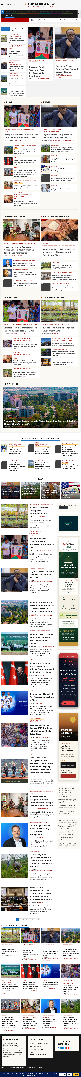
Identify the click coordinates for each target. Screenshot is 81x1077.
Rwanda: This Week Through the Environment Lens (16, 40)
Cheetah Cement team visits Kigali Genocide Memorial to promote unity (67, 845)
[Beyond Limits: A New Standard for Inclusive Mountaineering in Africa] (46, 362)
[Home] (2, 11)
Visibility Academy (44, 11)
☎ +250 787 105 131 (68, 637)
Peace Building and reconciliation (15, 445)
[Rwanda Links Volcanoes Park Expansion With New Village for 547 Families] (4, 91)
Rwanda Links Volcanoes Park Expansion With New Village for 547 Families (16, 93)
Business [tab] (22, 29)
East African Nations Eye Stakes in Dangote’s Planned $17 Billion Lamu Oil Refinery (24, 274)
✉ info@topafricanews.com (68, 639)
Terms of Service (66, 11)
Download (64, 507)
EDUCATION (64, 273)
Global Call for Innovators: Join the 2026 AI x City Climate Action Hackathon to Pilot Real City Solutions (41, 893)
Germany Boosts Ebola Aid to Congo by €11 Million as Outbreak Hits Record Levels (63, 160)
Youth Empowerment (36, 63)
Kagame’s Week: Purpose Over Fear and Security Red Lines (40, 69)
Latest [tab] (6, 29)
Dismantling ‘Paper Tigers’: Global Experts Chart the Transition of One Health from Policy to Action (62, 149)
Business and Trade (21, 180)
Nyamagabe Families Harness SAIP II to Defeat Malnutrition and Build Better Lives (25, 346)
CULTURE (33, 180)
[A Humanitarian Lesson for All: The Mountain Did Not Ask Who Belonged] (46, 342)
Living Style (67, 338)
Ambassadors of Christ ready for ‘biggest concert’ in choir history (67, 800)
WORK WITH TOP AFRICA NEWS (68, 505)
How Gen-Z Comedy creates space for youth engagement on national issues (68, 794)
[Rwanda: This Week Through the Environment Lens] (4, 38)
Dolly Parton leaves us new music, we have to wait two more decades (67, 807)
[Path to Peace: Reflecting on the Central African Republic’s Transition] (58, 464)
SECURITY (44, 61)
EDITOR (55, 333)
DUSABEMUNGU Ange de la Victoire (62, 140)
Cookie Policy (8, 15)
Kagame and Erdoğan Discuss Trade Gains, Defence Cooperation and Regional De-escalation (25, 162)
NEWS (57, 63)
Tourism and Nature (15, 36)
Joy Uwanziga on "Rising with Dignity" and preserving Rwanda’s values (68, 826)
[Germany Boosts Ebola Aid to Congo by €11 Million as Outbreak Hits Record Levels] (45, 159)
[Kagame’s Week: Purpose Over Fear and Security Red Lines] (40, 43)
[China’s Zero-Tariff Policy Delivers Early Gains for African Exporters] (7, 283)
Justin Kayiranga (18, 255)
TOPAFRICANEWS (56, 258)
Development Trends (21, 338)
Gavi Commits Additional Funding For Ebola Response (69, 494)
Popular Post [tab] (14, 29)
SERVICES (20, 11)
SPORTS (32, 690)
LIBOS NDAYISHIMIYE (20, 140)
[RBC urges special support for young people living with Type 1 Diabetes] (45, 178)
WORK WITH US (68, 703)
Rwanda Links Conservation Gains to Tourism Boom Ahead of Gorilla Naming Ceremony (64, 353)
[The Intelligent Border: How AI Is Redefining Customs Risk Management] (7, 263)
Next (37, 919)
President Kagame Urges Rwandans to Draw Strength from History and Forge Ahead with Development (17, 466)
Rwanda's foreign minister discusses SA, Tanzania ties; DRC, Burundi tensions (67, 832)
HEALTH (31, 61)
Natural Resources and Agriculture (15, 46)
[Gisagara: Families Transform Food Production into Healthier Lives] (4, 51)
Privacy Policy (55, 11)
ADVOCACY (18, 193)
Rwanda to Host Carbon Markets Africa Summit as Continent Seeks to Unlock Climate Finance (66, 72)
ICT (30, 261)
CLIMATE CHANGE (61, 61)
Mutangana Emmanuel (20, 426)
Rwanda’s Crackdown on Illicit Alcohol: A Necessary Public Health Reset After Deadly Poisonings (64, 287)
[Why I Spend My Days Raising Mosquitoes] (45, 188)
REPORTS (14, 11)
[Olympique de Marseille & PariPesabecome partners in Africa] (14, 703)
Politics (37, 61)
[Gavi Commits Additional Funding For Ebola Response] (45, 169)
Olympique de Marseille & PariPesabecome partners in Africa (42, 697)
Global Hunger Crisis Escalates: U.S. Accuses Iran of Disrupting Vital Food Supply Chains (25, 203)
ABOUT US (7, 11)
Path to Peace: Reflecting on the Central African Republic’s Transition (70, 466)
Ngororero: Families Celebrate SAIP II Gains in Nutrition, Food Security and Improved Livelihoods (24, 374)
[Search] (79, 13)
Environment (72, 61)
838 (33, 919)
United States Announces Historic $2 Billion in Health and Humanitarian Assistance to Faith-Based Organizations (64, 277)
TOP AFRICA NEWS (42, 4)
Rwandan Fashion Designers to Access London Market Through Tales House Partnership (25, 187)
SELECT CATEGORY (31, 11)
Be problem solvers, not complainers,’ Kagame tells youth (67, 838)
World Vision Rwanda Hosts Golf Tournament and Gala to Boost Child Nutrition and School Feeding (63, 267)
